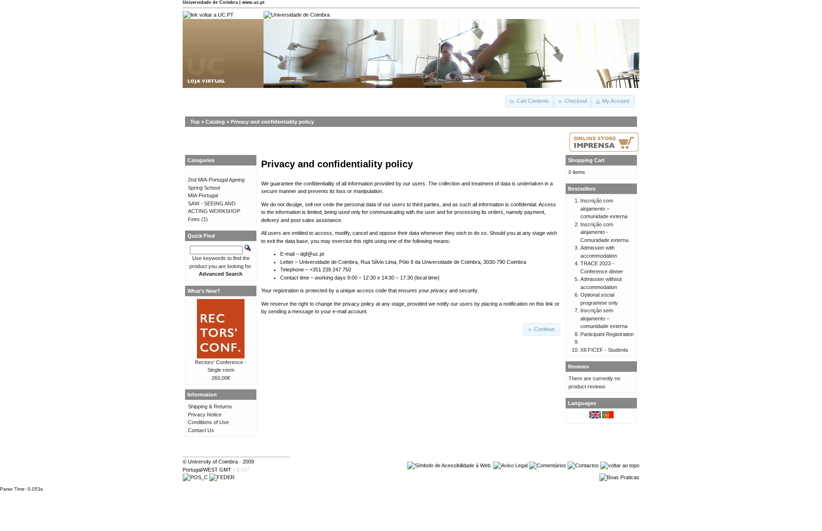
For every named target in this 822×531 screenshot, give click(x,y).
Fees (194, 219)
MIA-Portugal (203, 195)
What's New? (203, 291)
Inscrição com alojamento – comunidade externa (603, 208)
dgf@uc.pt (312, 254)
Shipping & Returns (210, 406)
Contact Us (201, 430)
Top (195, 122)
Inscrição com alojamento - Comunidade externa (604, 232)
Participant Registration (607, 334)
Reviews (578, 366)
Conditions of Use (208, 422)
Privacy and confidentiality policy (272, 122)
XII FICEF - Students (604, 350)
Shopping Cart (586, 160)
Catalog (215, 122)
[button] (530, 101)
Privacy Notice (205, 414)
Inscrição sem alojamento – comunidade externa (603, 318)
